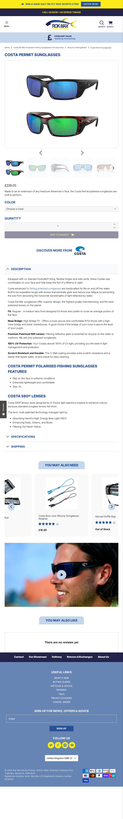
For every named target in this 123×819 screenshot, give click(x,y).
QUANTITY (13, 218)
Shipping (18, 446)
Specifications (23, 436)
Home (7, 47)
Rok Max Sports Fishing (24, 770)
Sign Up (61, 728)
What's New (61, 678)
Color (10, 202)
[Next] (81, 152)
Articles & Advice (61, 686)
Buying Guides (61, 682)
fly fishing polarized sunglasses (43, 288)
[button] (49, 524)
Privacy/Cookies (61, 698)
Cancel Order (61, 702)
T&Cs (62, 694)
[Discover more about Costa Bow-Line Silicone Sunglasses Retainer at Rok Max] (61, 493)
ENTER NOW (91, 4)
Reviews (61, 690)
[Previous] (41, 152)
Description (21, 269)
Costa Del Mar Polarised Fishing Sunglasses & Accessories (38, 47)
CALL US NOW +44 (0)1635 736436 (61, 12)
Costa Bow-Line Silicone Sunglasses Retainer (59, 517)
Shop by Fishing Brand (77, 47)
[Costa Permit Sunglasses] (61, 104)
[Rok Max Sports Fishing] (61, 24)
